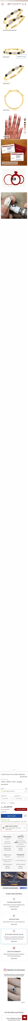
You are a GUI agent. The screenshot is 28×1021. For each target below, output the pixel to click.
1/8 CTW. (13, 781)
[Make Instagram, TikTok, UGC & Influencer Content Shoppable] (23, 1002)
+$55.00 (12, 803)
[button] (14, 989)
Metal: (2, 788)
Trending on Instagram (16, 970)
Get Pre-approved (20, 846)
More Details (19, 781)
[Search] (23, 4)
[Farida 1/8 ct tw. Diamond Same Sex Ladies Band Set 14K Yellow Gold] (14, 152)
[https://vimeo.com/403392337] (14, 179)
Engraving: (3, 803)
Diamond (9, 781)
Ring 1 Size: (4, 795)
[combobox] (14, 791)
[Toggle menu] (2, 4)
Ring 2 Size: (17, 795)
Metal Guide (26, 788)
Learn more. (14, 909)
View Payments (7, 846)
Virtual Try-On (21, 56)
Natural (3, 781)
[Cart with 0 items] (26, 4)
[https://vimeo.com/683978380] (14, 205)
